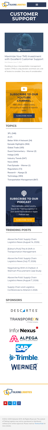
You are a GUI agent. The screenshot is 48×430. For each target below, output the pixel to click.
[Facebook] (19, 403)
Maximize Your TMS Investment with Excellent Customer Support (24, 58)
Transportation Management (20, 179)
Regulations (13, 169)
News (10, 161)
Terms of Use (39, 424)
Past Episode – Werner (18, 165)
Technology (13, 176)
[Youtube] (5, 403)
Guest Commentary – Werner (21, 151)
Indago (11, 154)
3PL (9, 133)
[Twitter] (14, 403)
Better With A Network (18, 140)
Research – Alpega (16, 172)
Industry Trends (15, 158)
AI (8, 137)
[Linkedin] (10, 403)
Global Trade (13, 147)
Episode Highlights (16, 144)
